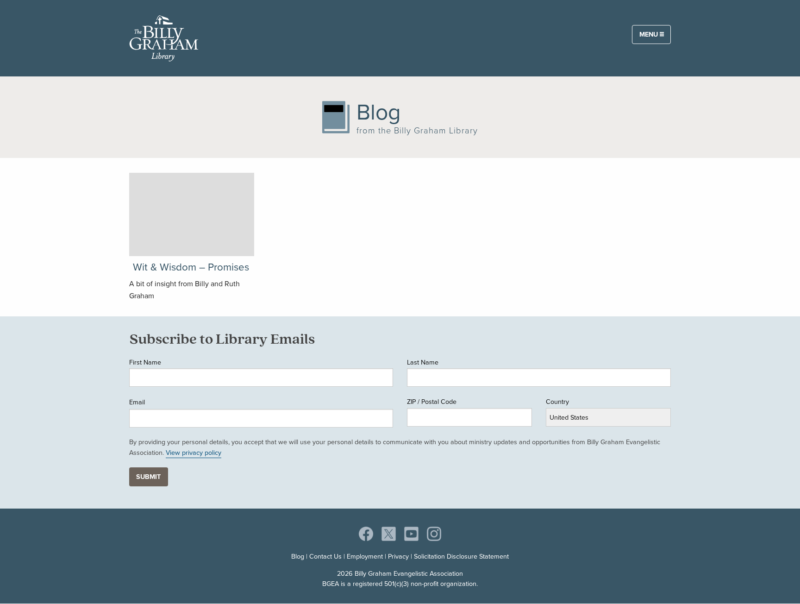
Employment (365, 556)
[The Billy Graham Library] (164, 36)
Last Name (422, 362)
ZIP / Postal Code (431, 401)
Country (557, 401)
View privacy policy (193, 452)
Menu (649, 34)
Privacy (398, 556)
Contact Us (325, 556)
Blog (297, 556)
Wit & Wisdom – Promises (191, 267)
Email (137, 402)
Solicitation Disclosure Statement (461, 556)
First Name (145, 362)
